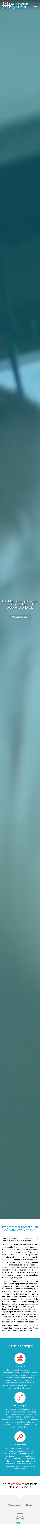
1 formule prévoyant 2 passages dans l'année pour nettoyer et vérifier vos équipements (20, 1458)
